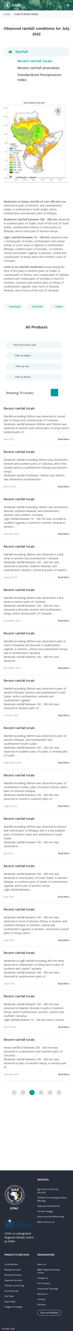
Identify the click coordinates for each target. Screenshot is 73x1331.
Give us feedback (49, 1312)
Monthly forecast (13, 1274)
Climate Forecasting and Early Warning (52, 1199)
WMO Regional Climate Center (48, 1271)
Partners (41, 1304)
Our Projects (43, 1283)
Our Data (8, 1296)
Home (7, 14)
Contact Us (42, 1278)
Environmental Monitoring (50, 1216)
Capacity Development (48, 1205)
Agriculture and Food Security (47, 1191)
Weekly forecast (12, 1269)
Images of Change (13, 1306)
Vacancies (42, 1293)
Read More (63, 439)
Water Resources (45, 1222)
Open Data (9, 1301)
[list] (54, 392)
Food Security (11, 1290)
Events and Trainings (47, 1288)
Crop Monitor (11, 1264)
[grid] (63, 392)
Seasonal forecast (13, 1280)
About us (41, 1264)
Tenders (41, 1299)
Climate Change (45, 1211)
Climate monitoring (14, 1285)
